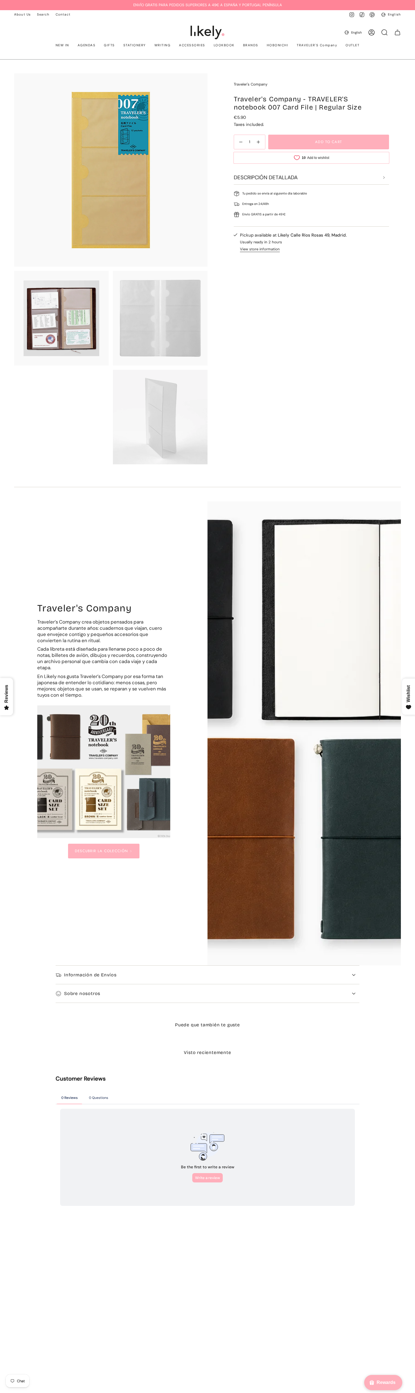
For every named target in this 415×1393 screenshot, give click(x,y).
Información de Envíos (90, 974)
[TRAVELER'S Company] (103, 771)
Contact (63, 14)
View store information (260, 249)
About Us (22, 14)
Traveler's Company (250, 84)
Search (43, 14)
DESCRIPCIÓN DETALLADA (266, 177)
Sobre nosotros (82, 993)
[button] (62, 45)
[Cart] (397, 32)
